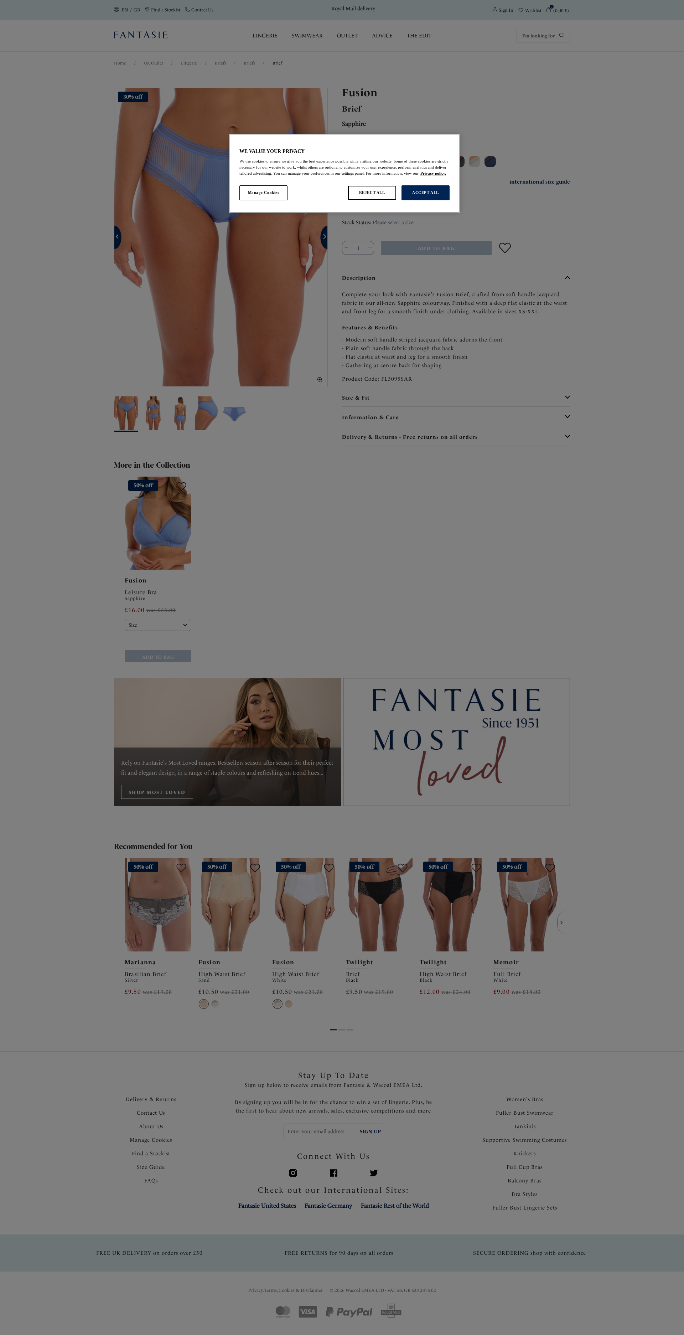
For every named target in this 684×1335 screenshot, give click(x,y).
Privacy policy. (433, 173)
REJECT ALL (372, 192)
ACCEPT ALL (425, 192)
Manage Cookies (263, 192)
